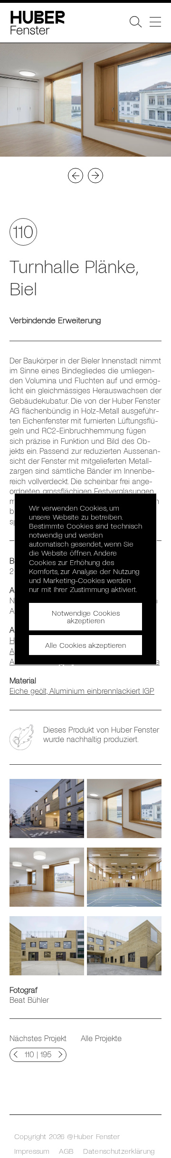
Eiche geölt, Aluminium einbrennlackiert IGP (82, 690)
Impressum (31, 1150)
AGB (66, 1150)
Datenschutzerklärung (118, 1150)
